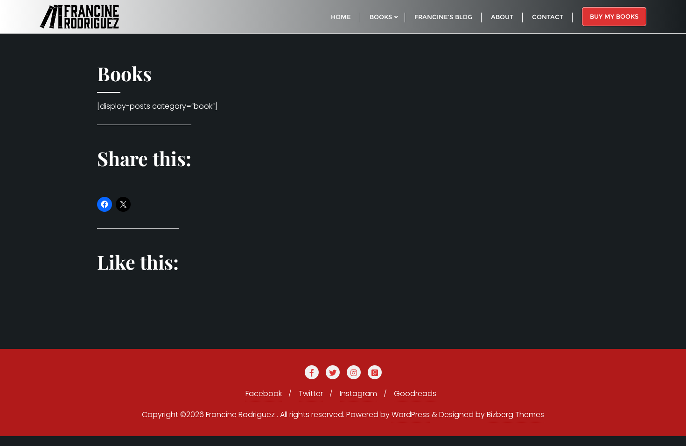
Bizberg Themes (515, 414)
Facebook (263, 393)
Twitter (311, 393)
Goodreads (415, 393)
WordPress (411, 414)
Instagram (358, 393)
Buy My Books (614, 16)
